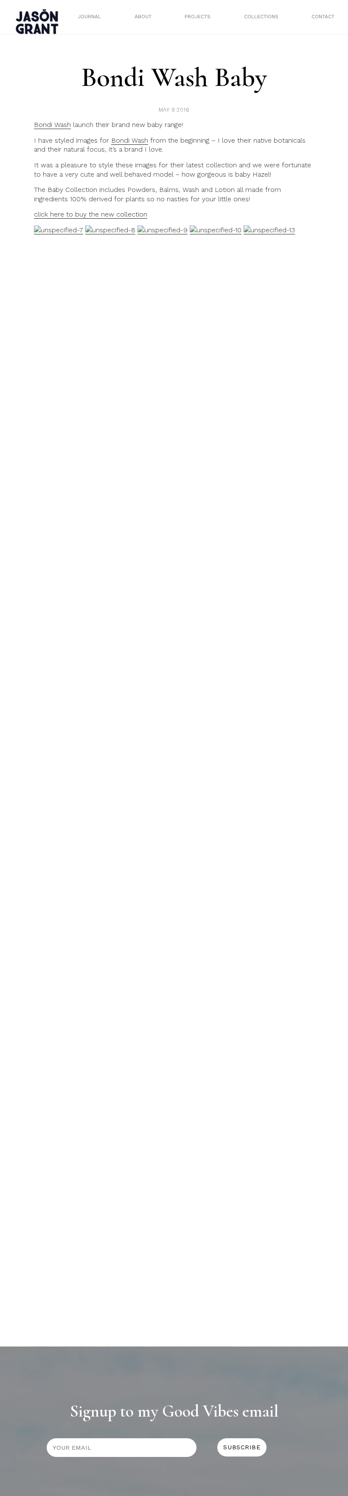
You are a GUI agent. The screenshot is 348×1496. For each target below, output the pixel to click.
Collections (261, 17)
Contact (323, 17)
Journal (89, 17)
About (143, 17)
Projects (197, 17)
